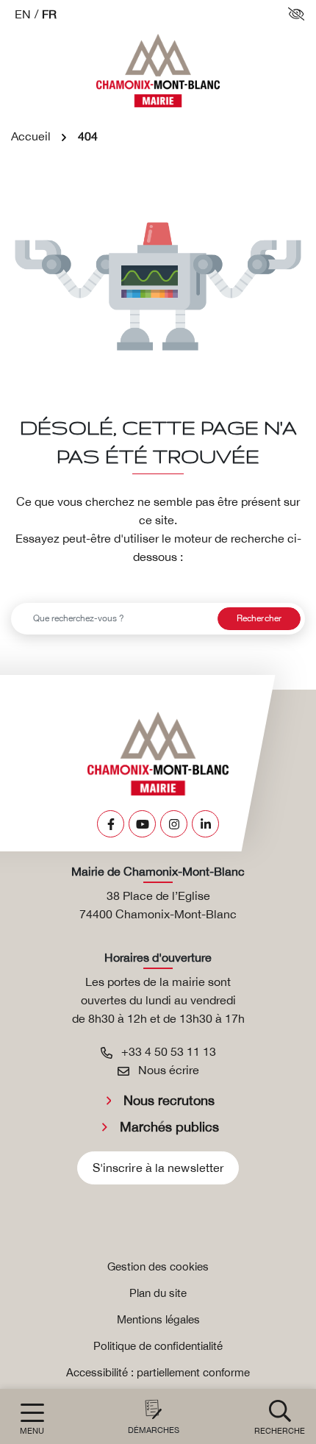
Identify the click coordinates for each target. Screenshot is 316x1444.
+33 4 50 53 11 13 (167, 1051)
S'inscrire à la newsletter (158, 1167)
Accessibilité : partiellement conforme (158, 1372)
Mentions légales (158, 1319)
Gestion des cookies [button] (158, 1266)
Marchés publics (169, 1126)
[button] (279, 1416)
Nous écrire (167, 1069)
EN (23, 14)
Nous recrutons (169, 1100)
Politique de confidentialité (158, 1346)
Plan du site (158, 1293)
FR (49, 14)
